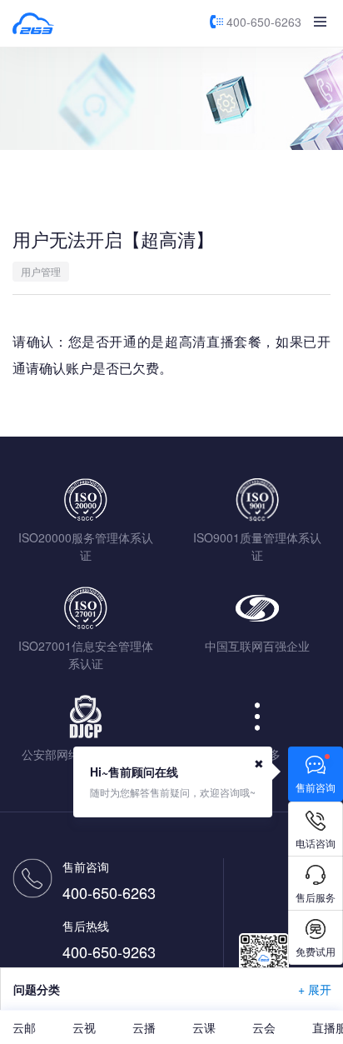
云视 (84, 1027)
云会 (264, 1027)
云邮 (24, 1027)
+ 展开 (314, 989)
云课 (204, 1027)
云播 (144, 1027)
